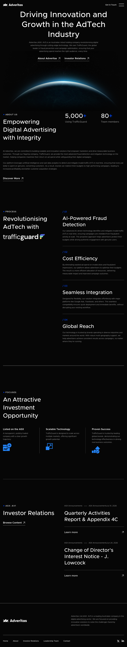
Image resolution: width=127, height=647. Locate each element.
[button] (121, 5)
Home (5, 641)
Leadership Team (51, 641)
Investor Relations (31, 641)
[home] (13, 5)
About (15, 641)
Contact (66, 641)
